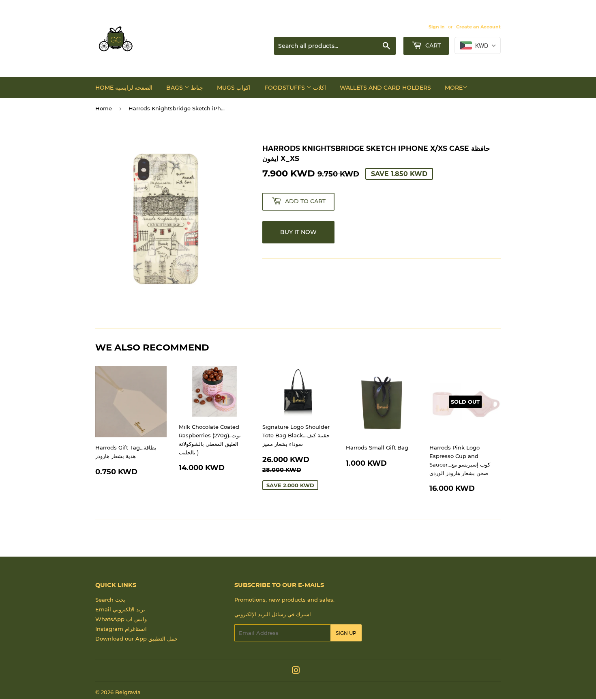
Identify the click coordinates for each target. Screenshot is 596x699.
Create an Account (478, 27)
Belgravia (128, 692)
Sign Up (346, 633)
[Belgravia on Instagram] (296, 671)
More (454, 87)
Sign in (437, 27)
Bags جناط (184, 87)
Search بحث (110, 599)
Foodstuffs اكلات (295, 87)
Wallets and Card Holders (385, 87)
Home (103, 108)
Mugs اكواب (234, 87)
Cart (432, 45)
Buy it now (298, 232)
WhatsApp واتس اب (121, 619)
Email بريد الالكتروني (120, 609)
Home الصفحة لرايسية (123, 87)
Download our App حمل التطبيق (136, 638)
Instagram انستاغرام (121, 629)
